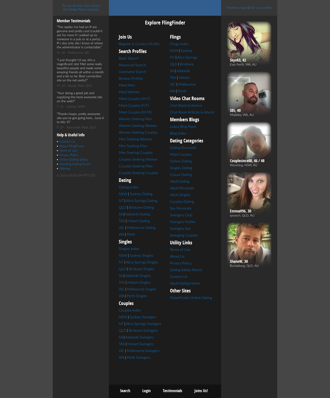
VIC (121, 228)
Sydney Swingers (143, 317)
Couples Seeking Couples (138, 173)
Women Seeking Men (135, 119)
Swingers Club (181, 215)
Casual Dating (181, 175)
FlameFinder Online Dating (191, 298)
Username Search (132, 72)
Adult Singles (180, 195)
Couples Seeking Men (136, 166)
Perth (131, 234)
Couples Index (130, 310)
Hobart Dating (139, 221)
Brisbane (187, 64)
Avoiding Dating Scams (75, 164)
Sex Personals (180, 208)
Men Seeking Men (133, 146)
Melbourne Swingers (143, 351)
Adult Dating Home (185, 283)
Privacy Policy (68, 155)
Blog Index (178, 133)
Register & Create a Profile (139, 44)
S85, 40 (235, 110)
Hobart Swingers (141, 344)
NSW (123, 194)
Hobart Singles (139, 282)
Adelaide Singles (138, 276)
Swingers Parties (183, 222)
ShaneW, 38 (239, 261)
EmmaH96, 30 (240, 211)
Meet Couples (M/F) (134, 99)
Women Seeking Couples (138, 132)
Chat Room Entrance (186, 105)
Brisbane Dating (141, 207)
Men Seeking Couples (136, 153)
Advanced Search (132, 65)
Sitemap (64, 168)
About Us (177, 256)
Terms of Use (68, 150)
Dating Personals (183, 148)
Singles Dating (181, 168)
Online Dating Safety (73, 159)
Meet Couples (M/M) (135, 112)
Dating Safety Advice (186, 270)
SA (121, 214)
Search (125, 391)
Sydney (186, 51)
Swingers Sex (180, 228)
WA (121, 234)
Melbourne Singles (141, 289)
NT (121, 201)
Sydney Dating (141, 194)
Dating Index (129, 187)
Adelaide (183, 71)
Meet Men (127, 85)
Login (146, 391)
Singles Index (129, 249)
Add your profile (260, 7)
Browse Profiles (131, 78)
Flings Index (179, 44)
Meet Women (129, 92)
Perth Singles (137, 296)
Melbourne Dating (141, 228)
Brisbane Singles (141, 269)
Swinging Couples (184, 235)
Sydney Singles (141, 255)
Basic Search (129, 58)
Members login (237, 7)
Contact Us (67, 141)
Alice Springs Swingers (143, 324)
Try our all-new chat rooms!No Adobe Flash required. (81, 7)
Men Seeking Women (135, 139)
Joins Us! (201, 391)
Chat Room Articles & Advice (192, 112)
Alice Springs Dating (141, 201)
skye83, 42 (238, 60)
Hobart (184, 78)
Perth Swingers (138, 357)
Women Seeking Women (138, 126)
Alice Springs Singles (142, 262)
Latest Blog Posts (183, 126)
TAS (122, 221)
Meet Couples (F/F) (134, 105)
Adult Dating (179, 181)
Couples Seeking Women (138, 159)
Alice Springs (187, 57)
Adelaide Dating (137, 214)
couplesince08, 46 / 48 (247, 161)
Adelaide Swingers (139, 337)
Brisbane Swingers (143, 330)
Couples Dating (182, 201)
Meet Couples (181, 154)
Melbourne (187, 84)
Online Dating (181, 161)
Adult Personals (182, 188)
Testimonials (172, 391)
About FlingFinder (71, 146)
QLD (122, 207)
